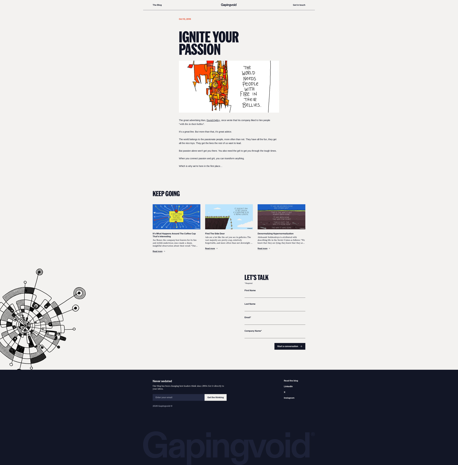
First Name (250, 290)
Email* (248, 317)
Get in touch (299, 5)
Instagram (289, 398)
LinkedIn (288, 386)
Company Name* (253, 331)
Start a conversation (287, 346)
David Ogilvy (213, 120)
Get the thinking (215, 397)
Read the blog (291, 380)
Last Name (250, 304)
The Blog (157, 5)
